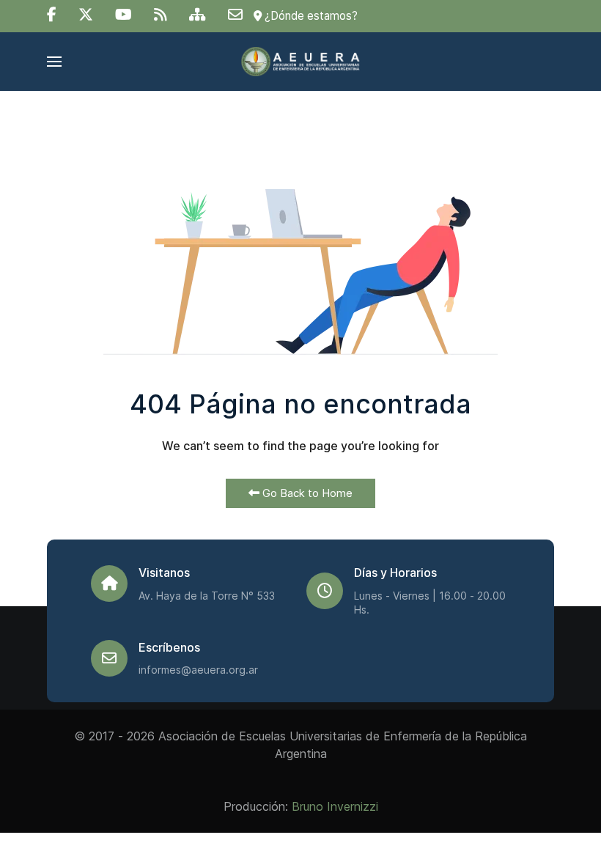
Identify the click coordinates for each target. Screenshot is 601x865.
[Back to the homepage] (300, 61)
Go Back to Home (306, 493)
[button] (54, 61)
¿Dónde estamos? (310, 16)
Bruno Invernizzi (335, 806)
